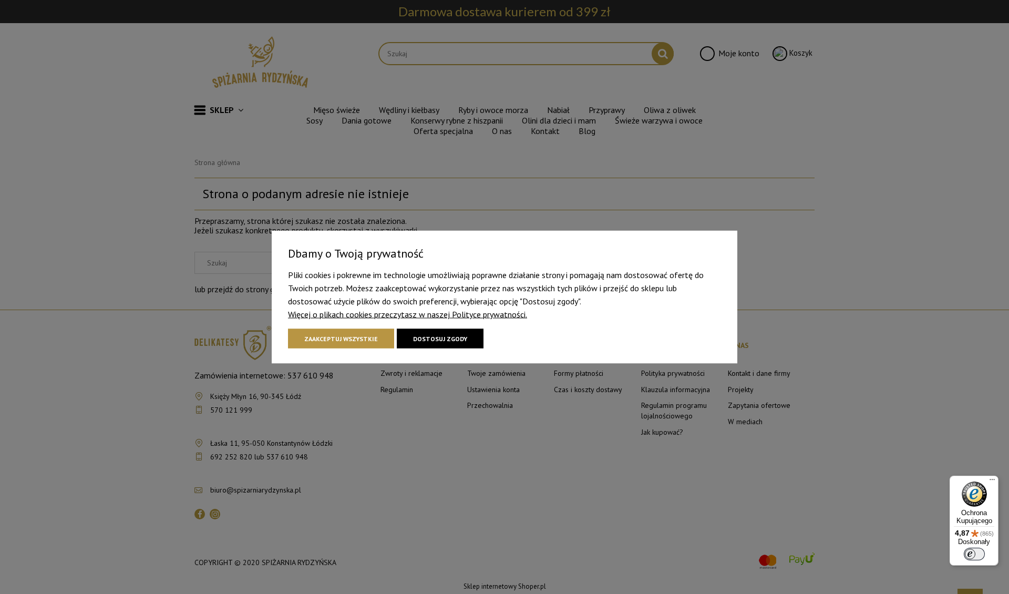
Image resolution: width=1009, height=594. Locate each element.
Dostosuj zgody (440, 339)
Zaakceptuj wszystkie (341, 339)
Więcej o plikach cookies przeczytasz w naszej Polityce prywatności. (407, 314)
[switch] (974, 554)
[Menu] (992, 482)
